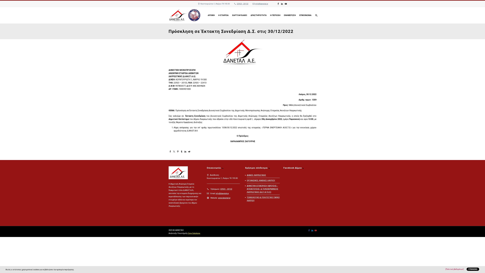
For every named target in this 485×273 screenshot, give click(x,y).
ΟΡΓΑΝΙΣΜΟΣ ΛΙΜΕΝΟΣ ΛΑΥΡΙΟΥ (261, 180)
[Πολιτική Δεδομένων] (455, 269)
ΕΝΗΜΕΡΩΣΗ (290, 15)
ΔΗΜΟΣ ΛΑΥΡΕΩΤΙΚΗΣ (256, 175)
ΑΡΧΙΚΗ (211, 15)
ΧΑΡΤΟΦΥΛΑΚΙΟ (239, 15)
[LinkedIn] (282, 4)
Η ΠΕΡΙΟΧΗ (275, 15)
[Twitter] (174, 152)
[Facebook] (278, 4)
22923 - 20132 (242, 4)
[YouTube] (286, 4)
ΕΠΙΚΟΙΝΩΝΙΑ (305, 15)
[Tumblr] (182, 152)
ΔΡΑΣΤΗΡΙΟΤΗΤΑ (259, 15)
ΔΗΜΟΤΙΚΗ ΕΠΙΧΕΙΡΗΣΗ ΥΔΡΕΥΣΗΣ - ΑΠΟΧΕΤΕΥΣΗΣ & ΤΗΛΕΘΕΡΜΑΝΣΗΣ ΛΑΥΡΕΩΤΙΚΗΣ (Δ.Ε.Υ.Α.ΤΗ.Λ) (262, 189)
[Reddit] (189, 152)
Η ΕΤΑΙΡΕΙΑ (223, 15)
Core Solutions (194, 233)
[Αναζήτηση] (316, 15)
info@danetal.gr (261, 4)
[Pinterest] (178, 152)
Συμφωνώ (472, 269)
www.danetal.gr (224, 198)
